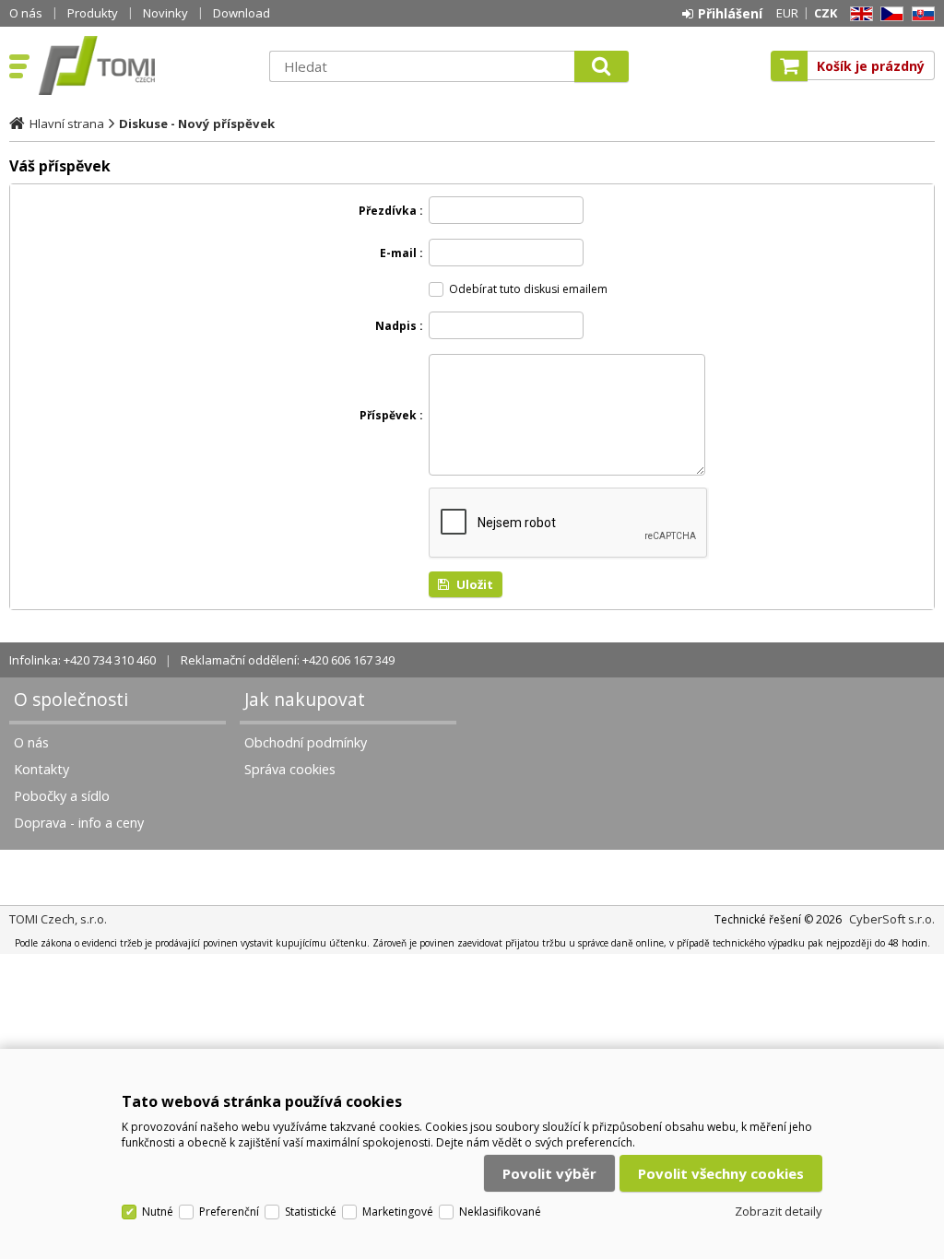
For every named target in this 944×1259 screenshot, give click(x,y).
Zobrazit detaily (778, 1211)
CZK (825, 13)
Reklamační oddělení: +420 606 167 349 (288, 660)
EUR (787, 13)
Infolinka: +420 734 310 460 (82, 660)
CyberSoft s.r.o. (892, 919)
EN (858, 14)
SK (920, 14)
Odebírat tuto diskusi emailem (528, 289)
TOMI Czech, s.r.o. (145, 65)
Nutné (157, 1211)
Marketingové (397, 1211)
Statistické (310, 1211)
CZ (888, 14)
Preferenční (229, 1211)
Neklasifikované (500, 1211)
